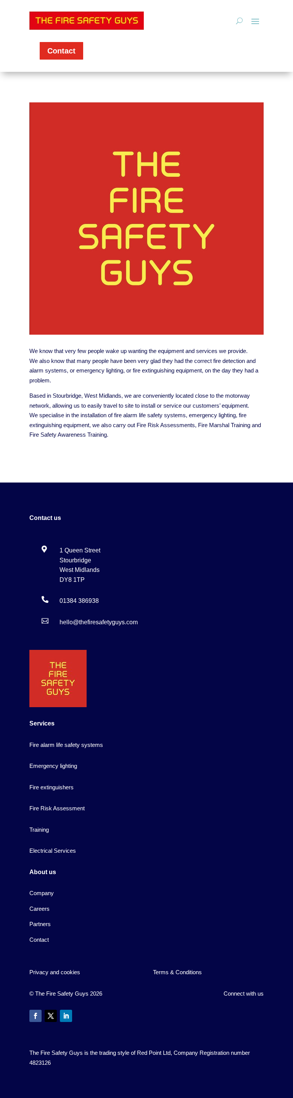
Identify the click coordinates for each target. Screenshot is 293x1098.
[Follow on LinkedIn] (66, 1016)
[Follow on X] (51, 1016)
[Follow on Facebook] (35, 1016)
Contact (61, 51)
